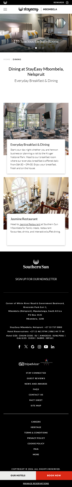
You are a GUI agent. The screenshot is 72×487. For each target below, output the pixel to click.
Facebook (19, 347)
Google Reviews (33, 347)
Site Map (36, 406)
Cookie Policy (36, 444)
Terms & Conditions (36, 433)
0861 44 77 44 (56, 331)
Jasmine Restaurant (30, 224)
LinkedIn (53, 347)
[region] (5, 9)
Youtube (46, 347)
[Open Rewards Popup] (67, 2)
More (36, 455)
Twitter (26, 346)
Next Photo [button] (70, 33)
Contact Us (36, 395)
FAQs (36, 389)
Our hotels (18, 475)
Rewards (59, 2)
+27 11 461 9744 (39, 331)
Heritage (36, 427)
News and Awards (36, 384)
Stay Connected (36, 373)
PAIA (36, 449)
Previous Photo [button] (2, 33)
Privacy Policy (36, 438)
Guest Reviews (36, 378)
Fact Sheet (36, 400)
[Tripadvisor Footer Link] (29, 364)
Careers (36, 422)
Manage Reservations (36, 483)
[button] (29, 48)
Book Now (54, 475)
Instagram (39, 347)
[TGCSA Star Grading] (46, 362)
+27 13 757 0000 (53, 327)
